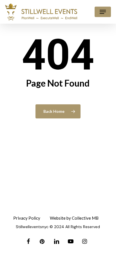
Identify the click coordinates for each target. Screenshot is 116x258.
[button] (103, 12)
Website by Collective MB (74, 217)
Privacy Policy (26, 217)
